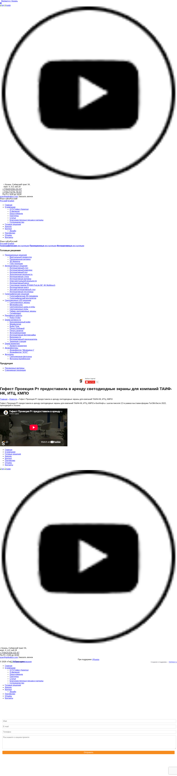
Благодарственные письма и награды (26, 220)
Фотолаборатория (18, 333)
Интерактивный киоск (19, 283)
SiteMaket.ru (173, 662)
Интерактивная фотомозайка (23, 335)
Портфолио (10, 233)
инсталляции (14, 246)
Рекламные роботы (13, 315)
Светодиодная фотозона (21, 357)
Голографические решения (17, 294)
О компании (10, 207)
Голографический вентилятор (23, 298)
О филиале (15, 211)
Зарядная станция (18, 341)
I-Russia (95, 659)
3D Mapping (15, 261)
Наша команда (16, 214)
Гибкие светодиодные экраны (23, 311)
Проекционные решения (16, 255)
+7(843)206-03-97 (12, 189)
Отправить (88, 752)
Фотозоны (9, 354)
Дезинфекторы (11, 348)
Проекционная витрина (20, 259)
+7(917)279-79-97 (12, 192)
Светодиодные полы (19, 309)
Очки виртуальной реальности (23, 281)
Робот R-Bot (15, 318)
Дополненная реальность (21, 274)
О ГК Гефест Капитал (19, 209)
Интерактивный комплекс (21, 270)
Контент (8, 229)
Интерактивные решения (16, 266)
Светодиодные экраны (20, 302)
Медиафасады (16, 305)
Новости (13, 399)
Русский (3, 201)
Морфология (15, 324)
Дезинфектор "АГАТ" (19, 352)
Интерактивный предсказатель (23, 339)
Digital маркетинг (12, 344)
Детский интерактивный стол (22, 290)
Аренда (8, 226)
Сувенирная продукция (15, 370)
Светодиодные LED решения (18, 300)
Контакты (9, 237)
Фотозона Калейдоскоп (20, 359)
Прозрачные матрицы (14, 368)
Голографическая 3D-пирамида (24, 296)
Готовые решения (13, 224)
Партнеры (14, 216)
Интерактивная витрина (20, 279)
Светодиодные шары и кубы (22, 307)
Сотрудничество (17, 222)
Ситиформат (15, 313)
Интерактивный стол (19, 268)
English (11, 201)
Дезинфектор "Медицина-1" (22, 350)
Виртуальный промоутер (21, 257)
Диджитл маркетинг (18, 346)
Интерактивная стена (19, 277)
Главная (8, 205)
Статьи (13, 218)
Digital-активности (13, 320)
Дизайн (13, 231)
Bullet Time (14, 326)
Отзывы (8, 235)
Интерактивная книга (19, 287)
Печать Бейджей (17, 328)
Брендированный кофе (20, 322)
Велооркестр (15, 337)
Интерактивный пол (18, 272)
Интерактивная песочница (21, 292)
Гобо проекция (16, 264)
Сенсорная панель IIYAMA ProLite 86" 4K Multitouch (32, 285)
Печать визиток (16, 331)
